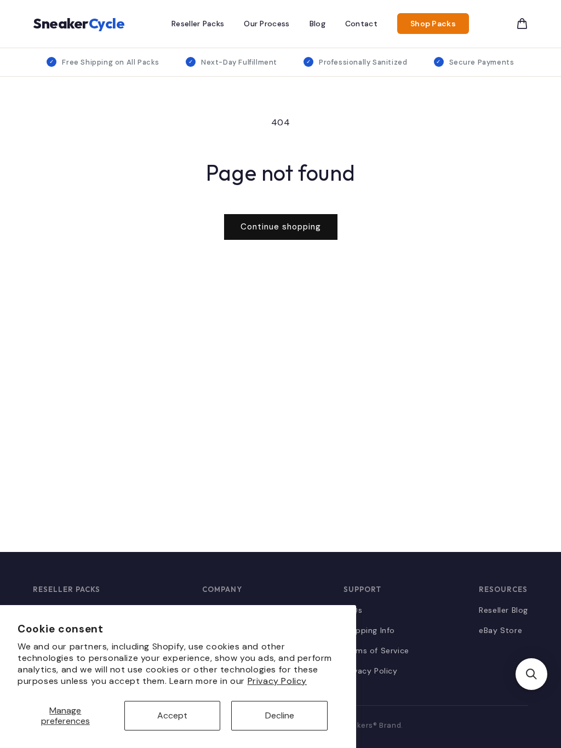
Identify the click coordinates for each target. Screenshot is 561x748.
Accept (172, 715)
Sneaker (78, 23)
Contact (361, 23)
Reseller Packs (197, 23)
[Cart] (522, 24)
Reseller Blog (503, 610)
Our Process (266, 23)
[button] (531, 674)
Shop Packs (433, 23)
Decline (279, 715)
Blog (317, 23)
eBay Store (500, 630)
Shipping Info (369, 630)
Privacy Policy (277, 681)
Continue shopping (281, 226)
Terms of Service (376, 650)
